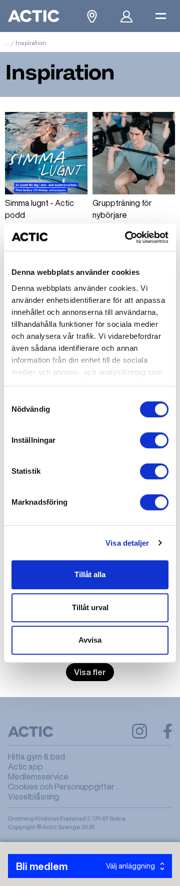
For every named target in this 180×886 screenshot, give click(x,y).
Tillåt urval (90, 607)
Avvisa (90, 640)
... (7, 42)
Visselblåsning (33, 797)
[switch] (154, 440)
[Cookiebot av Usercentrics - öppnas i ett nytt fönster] (127, 237)
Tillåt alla (90, 574)
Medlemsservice (38, 777)
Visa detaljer (127, 543)
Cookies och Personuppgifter (61, 787)
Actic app (25, 767)
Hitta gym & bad (36, 757)
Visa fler (90, 672)
